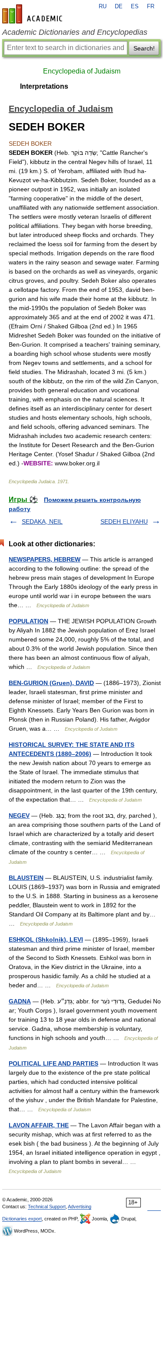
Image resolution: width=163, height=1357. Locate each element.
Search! (144, 48)
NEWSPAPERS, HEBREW (44, 559)
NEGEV (19, 815)
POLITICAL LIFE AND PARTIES (53, 1063)
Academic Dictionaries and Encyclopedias (74, 32)
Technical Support (47, 1206)
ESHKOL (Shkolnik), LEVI (46, 939)
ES (135, 6)
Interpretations (44, 86)
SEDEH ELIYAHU (124, 521)
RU (102, 6)
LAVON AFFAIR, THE (39, 1125)
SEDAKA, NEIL (42, 521)
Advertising (79, 1206)
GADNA (20, 1001)
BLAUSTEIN (26, 877)
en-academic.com (33, 13)
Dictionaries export (22, 1218)
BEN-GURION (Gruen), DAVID (51, 682)
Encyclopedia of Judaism (81, 71)
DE (119, 6)
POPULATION (28, 621)
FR (150, 6)
